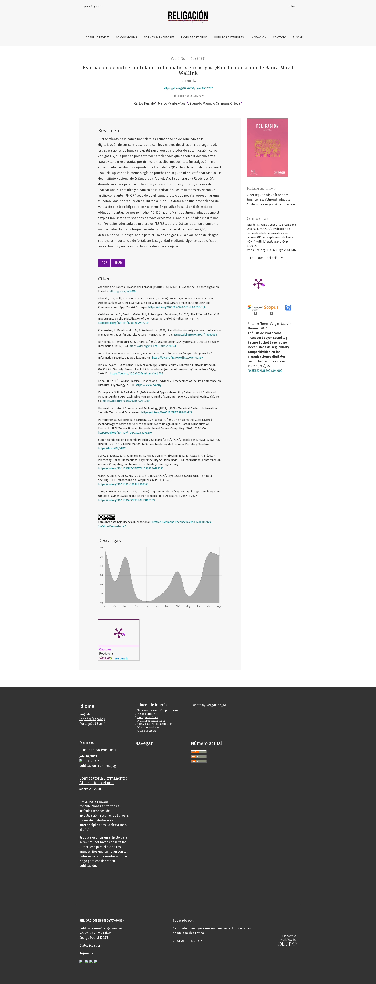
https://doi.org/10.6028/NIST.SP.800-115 (166, 412)
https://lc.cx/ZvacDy (148, 385)
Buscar (298, 37)
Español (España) (93, 6)
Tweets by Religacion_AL (208, 705)
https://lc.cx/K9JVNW (112, 448)
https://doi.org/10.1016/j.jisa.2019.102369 (177, 357)
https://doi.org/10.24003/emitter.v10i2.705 (136, 373)
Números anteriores (229, 37)
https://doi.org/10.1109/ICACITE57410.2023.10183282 (130, 468)
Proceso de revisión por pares (157, 710)
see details (121, 658)
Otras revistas (146, 730)
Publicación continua (98, 750)
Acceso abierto (147, 713)
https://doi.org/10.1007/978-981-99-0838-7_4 (177, 307)
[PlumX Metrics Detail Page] (258, 283)
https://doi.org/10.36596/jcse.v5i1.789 (126, 401)
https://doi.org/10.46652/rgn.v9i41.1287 (188, 88)
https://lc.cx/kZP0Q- (122, 291)
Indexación (258, 37)
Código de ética (147, 717)
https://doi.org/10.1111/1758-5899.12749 (123, 323)
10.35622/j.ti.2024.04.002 (265, 370)
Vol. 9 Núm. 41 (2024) (188, 58)
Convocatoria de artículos (154, 723)
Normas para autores (159, 37)
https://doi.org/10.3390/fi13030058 (195, 334)
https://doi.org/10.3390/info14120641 (152, 346)
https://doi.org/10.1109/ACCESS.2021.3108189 (126, 500)
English (84, 714)
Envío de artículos (194, 37)
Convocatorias (126, 37)
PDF (104, 262)
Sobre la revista (97, 37)
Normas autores (148, 727)
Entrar (292, 6)
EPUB (118, 262)
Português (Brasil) (92, 724)
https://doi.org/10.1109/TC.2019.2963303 (123, 484)
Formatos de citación (265, 258)
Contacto (279, 37)
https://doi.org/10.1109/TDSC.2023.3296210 (125, 432)
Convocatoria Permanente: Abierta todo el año (103, 780)
